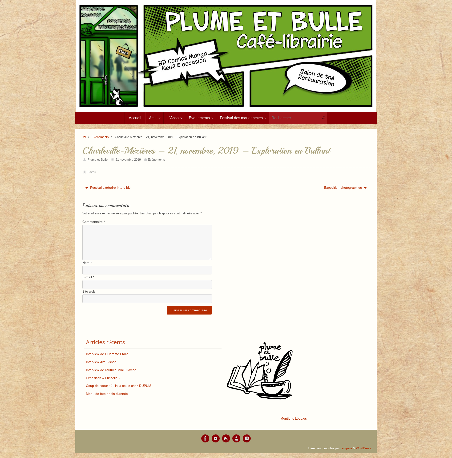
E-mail (88, 277)
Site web (88, 291)
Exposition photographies (343, 187)
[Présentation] (236, 438)
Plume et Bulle (98, 159)
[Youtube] (216, 438)
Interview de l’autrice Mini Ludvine (111, 370)
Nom (87, 263)
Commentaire (93, 222)
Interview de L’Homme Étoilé (107, 354)
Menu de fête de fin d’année (107, 394)
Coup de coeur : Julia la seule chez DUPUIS (118, 386)
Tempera (346, 448)
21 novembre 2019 (128, 159)
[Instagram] (247, 438)
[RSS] (226, 438)
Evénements (100, 137)
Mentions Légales (293, 418)
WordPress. (364, 448)
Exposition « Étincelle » (103, 378)
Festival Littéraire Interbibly (109, 187)
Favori (92, 172)
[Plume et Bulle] (205, 438)
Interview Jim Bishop (101, 362)
